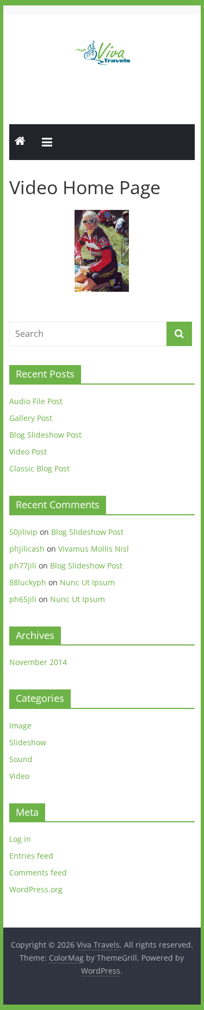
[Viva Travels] (20, 142)
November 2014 (38, 662)
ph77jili (22, 565)
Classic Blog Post (39, 468)
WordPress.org (36, 889)
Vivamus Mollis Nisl (93, 549)
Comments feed (38, 872)
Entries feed (31, 856)
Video (19, 776)
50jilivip (23, 532)
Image (20, 725)
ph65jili (22, 599)
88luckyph (27, 582)
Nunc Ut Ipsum (87, 582)
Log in (20, 839)
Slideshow (27, 742)
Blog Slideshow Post (45, 435)
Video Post (28, 451)
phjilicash (27, 549)
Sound (21, 759)
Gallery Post (30, 418)
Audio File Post (36, 401)
